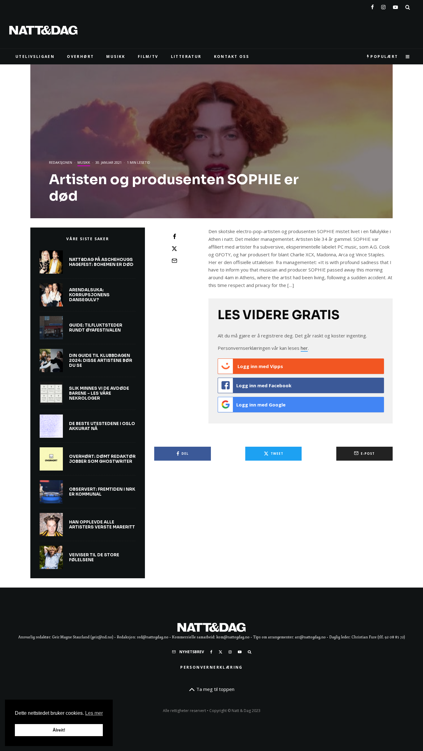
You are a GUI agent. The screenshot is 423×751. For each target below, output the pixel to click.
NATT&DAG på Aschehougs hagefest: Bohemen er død (101, 262)
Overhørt (80, 56)
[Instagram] (383, 6)
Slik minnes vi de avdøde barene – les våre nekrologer (99, 393)
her (304, 348)
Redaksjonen (60, 162)
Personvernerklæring (211, 667)
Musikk (83, 162)
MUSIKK (115, 56)
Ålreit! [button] (59, 729)
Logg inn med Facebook (263, 385)
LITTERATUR (186, 56)
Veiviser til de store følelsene (94, 557)
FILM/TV (148, 56)
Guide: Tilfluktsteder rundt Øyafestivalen (95, 327)
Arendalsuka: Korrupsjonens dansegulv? (89, 295)
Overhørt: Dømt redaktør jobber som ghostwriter (102, 459)
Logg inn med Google (261, 405)
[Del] (174, 236)
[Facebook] (372, 6)
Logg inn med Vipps (259, 366)
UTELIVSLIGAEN (35, 56)
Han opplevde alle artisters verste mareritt (102, 524)
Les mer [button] (94, 713)
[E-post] (174, 260)
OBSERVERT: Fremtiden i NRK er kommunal (102, 492)
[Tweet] (174, 248)
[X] (220, 652)
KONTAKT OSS (231, 56)
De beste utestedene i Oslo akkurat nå (102, 426)
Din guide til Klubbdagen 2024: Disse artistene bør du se (100, 360)
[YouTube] (395, 6)
